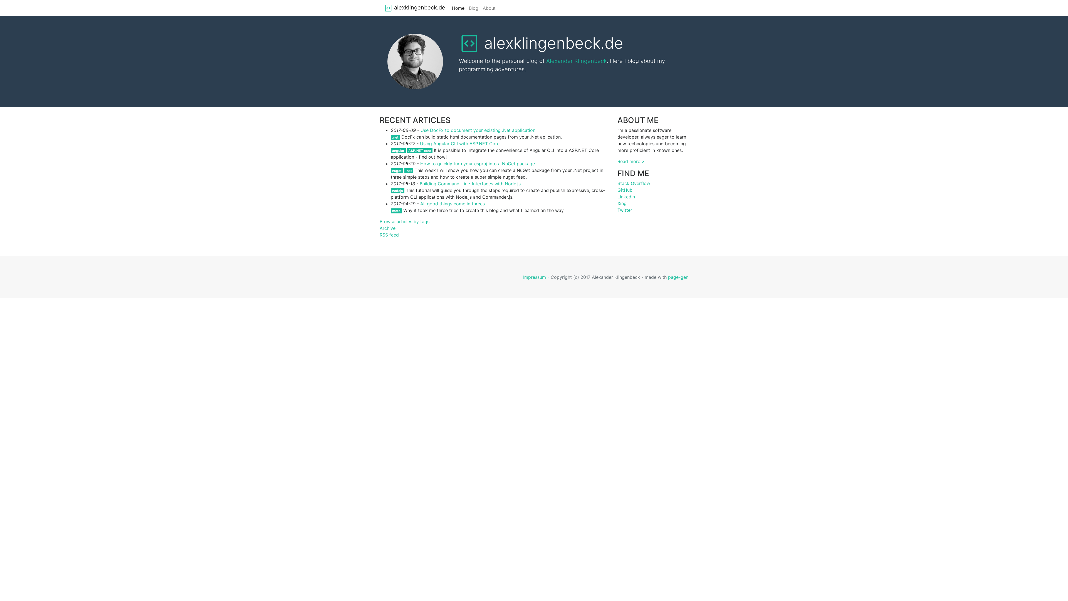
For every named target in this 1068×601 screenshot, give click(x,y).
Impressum (534, 277)
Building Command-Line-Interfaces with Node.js (470, 183)
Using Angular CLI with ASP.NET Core (460, 143)
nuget (397, 171)
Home (458, 8)
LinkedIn (626, 196)
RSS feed (389, 235)
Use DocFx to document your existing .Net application (478, 130)
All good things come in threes (452, 203)
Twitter (624, 210)
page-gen (678, 277)
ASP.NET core (419, 151)
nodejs (397, 191)
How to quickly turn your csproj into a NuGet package (477, 163)
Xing (622, 203)
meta (396, 211)
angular (398, 151)
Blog (473, 8)
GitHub (624, 190)
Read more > (631, 161)
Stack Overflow (633, 183)
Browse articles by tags (404, 221)
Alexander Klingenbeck (576, 61)
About (489, 8)
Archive (387, 228)
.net (395, 137)
